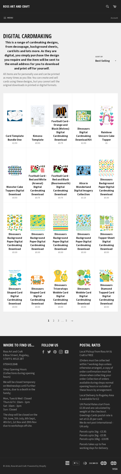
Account (114, 18)
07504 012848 (10, 364)
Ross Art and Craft (16, 6)
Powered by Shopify (36, 466)
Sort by (99, 56)
